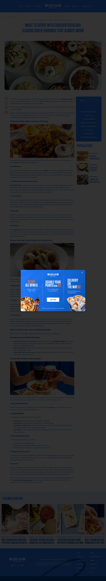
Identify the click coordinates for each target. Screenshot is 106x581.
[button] (82, 272)
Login (53, 308)
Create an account (46, 308)
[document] (53, 290)
